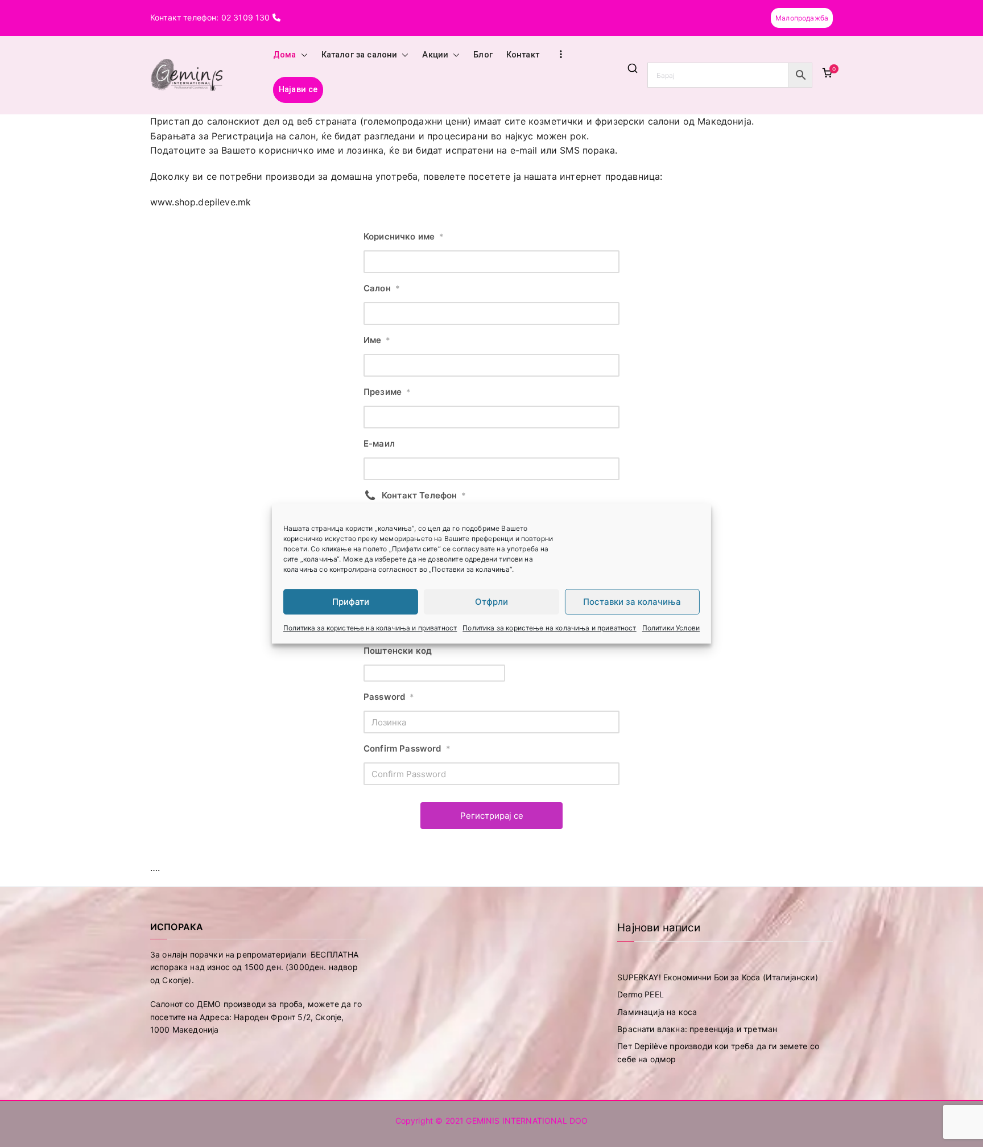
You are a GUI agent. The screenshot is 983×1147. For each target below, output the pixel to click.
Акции (435, 55)
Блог (483, 55)
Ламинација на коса (657, 1012)
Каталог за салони (359, 55)
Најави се (298, 89)
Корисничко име (404, 236)
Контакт (522, 55)
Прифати (350, 601)
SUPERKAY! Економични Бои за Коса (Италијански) (717, 977)
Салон (382, 288)
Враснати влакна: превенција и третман (697, 1029)
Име (377, 340)
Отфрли (491, 601)
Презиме (387, 391)
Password (389, 696)
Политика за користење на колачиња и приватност (370, 628)
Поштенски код (398, 650)
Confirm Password (407, 748)
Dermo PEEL (640, 994)
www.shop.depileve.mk (200, 202)
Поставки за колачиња (632, 601)
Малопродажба (801, 18)
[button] (302, 55)
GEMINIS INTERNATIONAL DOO (527, 1120)
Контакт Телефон (424, 495)
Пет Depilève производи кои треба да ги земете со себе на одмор (718, 1052)
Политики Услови (671, 628)
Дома (284, 55)
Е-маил (379, 443)
